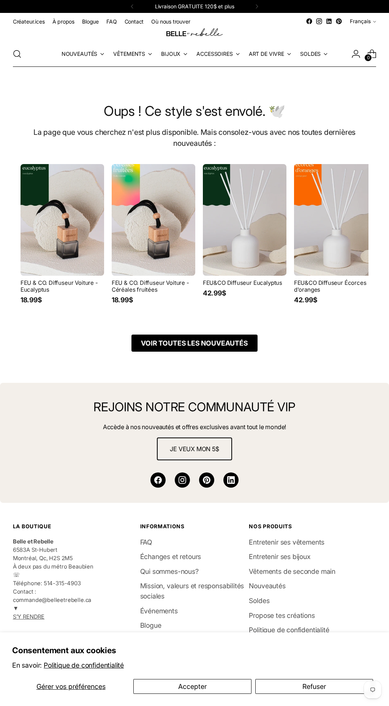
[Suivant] (256, 6)
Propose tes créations (282, 615)
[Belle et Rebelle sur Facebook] (309, 21)
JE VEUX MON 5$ (194, 449)
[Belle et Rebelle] (194, 34)
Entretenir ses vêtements (286, 542)
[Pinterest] (206, 480)
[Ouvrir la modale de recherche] (17, 54)
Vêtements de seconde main (292, 571)
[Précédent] (132, 6)
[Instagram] (182, 480)
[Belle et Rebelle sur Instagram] (319, 21)
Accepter (192, 686)
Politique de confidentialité (84, 665)
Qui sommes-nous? (169, 571)
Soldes (259, 601)
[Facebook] (158, 480)
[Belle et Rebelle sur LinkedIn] (329, 21)
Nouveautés (267, 586)
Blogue (150, 625)
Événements (159, 611)
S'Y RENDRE (28, 616)
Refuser (314, 686)
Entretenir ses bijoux (279, 557)
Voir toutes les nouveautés (194, 343)
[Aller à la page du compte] (356, 54)
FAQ (146, 542)
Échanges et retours (170, 557)
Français (360, 21)
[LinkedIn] (231, 480)
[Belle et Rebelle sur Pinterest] (338, 21)
